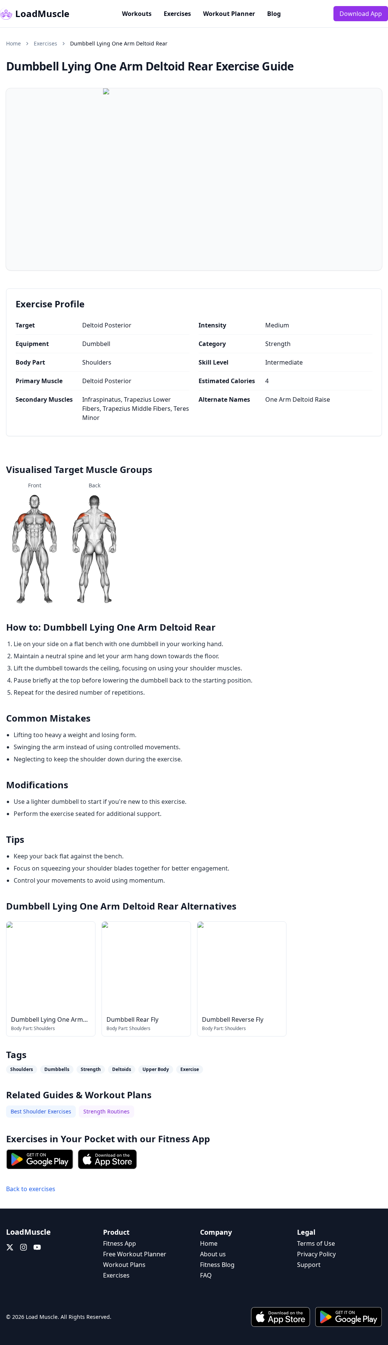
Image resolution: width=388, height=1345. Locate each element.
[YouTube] (37, 1247)
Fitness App (184, 1138)
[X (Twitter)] (10, 1247)
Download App (361, 13)
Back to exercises (30, 1189)
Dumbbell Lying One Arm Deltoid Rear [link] (118, 43)
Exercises (177, 13)
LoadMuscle (42, 14)
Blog (274, 13)
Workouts (137, 13)
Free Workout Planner (134, 1254)
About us (213, 1254)
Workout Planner (229, 13)
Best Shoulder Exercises (41, 1111)
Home (13, 43)
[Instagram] (23, 1247)
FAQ (206, 1275)
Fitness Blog (217, 1264)
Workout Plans (124, 1264)
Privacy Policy (316, 1254)
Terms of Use (316, 1243)
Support (309, 1264)
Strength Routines (106, 1111)
